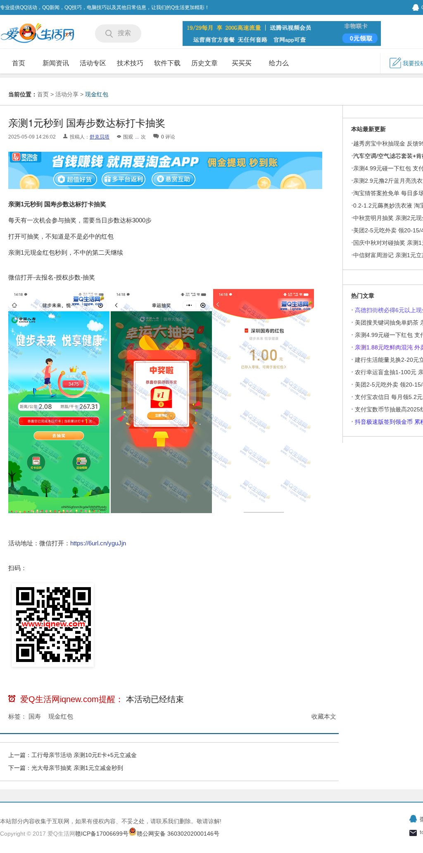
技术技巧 (130, 63)
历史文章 (204, 63)
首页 (18, 63)
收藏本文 (323, 716)
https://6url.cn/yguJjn (98, 543)
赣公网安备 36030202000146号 (178, 833)
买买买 (242, 63)
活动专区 (93, 63)
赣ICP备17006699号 (101, 833)
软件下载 (167, 63)
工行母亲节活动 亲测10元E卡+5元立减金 (84, 755)
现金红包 (96, 94)
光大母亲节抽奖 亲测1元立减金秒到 (77, 768)
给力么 (279, 63)
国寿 (35, 716)
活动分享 (66, 94)
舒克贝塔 (99, 137)
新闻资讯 (56, 63)
